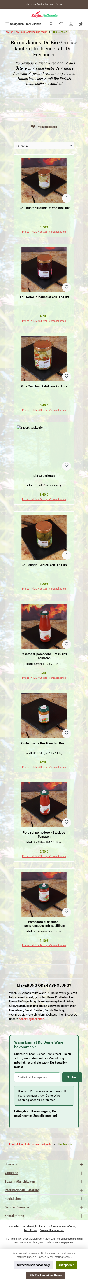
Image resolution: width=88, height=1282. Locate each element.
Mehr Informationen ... (59, 1257)
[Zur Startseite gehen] (44, 14)
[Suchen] (51, 24)
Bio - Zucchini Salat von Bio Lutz (44, 386)
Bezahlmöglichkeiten (20, 1182)
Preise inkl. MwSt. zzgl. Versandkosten (44, 231)
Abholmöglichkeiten (31, 1019)
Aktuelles (11, 1173)
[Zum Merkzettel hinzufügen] (66, 198)
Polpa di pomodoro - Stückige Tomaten (44, 835)
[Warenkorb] (81, 24)
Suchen (72, 1077)
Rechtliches (13, 1199)
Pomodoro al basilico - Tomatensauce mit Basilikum (44, 924)
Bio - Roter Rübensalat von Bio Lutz (44, 297)
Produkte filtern (46, 126)
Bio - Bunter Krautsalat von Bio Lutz (44, 208)
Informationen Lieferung (22, 1190)
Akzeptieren (66, 1265)
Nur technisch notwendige (34, 1265)
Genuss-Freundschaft (20, 1207)
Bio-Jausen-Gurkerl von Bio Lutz (44, 565)
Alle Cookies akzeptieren (45, 1275)
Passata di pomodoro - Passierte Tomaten (44, 656)
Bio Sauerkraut (44, 476)
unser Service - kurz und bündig (46, 4)
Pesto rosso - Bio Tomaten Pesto (44, 743)
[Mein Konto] (71, 24)
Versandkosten (65, 1238)
